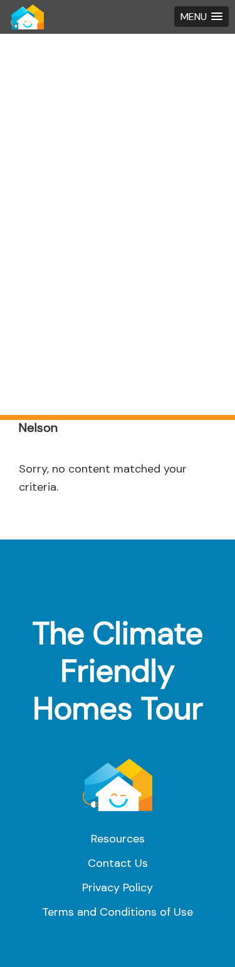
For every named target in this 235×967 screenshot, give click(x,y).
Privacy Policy (117, 887)
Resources (118, 838)
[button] (201, 16)
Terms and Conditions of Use (117, 911)
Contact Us (118, 863)
